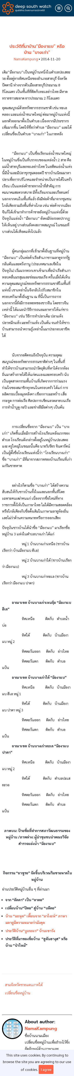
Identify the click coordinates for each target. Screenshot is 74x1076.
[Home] (26, 7)
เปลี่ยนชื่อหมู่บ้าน (17, 992)
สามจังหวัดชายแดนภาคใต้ (24, 984)
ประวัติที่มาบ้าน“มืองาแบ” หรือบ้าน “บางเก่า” (37, 49)
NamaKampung (26, 58)
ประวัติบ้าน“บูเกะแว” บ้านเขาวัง (30, 930)
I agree (46, 1069)
